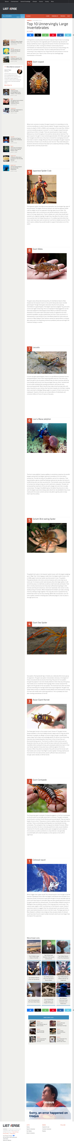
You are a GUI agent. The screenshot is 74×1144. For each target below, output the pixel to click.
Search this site (70, 1)
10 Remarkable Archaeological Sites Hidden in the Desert (16, 92)
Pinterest (67, 1127)
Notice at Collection (7, 1140)
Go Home (3, 1)
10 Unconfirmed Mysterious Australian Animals (62, 1024)
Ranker (44, 1131)
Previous (63, 16)
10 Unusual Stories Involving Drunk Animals (41, 1040)
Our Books (29, 1131)
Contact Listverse (46, 1129)
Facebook (64, 1127)
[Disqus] (48, 1101)
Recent (18, 17)
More (52, 1)
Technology (13, 108)
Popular (22, 17)
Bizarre (7, 1)
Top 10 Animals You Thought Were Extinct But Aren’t (62, 1040)
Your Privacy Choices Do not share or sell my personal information (10, 1137)
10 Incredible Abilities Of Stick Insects (61, 1032)
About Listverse (31, 1133)
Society (47, 1)
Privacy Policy (6, 1133)
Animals (29, 20)
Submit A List (45, 1127)
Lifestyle (35, 1)
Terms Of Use (15, 1132)
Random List (55, 16)
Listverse (5, 1129)
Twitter (61, 1127)
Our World (13, 89)
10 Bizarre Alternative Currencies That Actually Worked (17, 159)
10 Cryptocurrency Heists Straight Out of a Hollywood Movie (17, 102)
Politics (12, 48)
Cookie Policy (12, 1133)
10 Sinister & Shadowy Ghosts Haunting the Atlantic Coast (16, 149)
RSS (70, 1127)
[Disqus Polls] (48, 1064)
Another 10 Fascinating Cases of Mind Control (42, 1024)
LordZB (31, 31)
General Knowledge (25, 1)
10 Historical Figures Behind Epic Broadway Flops (16, 140)
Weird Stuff (13, 40)
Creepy (12, 146)
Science (41, 1)
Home (28, 1127)
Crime (12, 99)
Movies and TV (14, 56)
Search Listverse (31, 1129)
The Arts (12, 136)
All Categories (7, 16)
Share (47, 16)
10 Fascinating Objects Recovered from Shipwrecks (16, 168)
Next (68, 16)
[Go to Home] (9, 14)
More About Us (8, 85)
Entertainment (14, 1)
